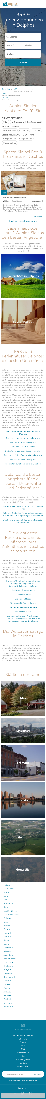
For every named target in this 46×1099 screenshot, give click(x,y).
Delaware (8, 918)
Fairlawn (7, 936)
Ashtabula (8, 992)
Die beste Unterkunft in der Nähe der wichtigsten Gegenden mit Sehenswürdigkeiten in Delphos (23, 583)
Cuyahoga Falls (10, 911)
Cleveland (8, 1003)
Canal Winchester (12, 914)
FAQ (23, 1049)
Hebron (7, 885)
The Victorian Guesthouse (14, 197)
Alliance (7, 951)
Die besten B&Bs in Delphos (23, 442)
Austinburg (8, 955)
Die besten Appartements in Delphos (23, 438)
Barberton (8, 1006)
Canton (7, 929)
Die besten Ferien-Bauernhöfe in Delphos (23, 455)
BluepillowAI (23, 1066)
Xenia (6, 900)
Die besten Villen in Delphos (23, 459)
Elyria (6, 922)
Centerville (8, 947)
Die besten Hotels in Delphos (23, 446)
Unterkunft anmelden (23, 1035)
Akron (6, 896)
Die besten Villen (23, 611)
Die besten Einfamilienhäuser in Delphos (23, 451)
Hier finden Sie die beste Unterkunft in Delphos (23, 432)
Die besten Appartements (23, 590)
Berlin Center (9, 958)
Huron (6, 892)
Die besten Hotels (23, 599)
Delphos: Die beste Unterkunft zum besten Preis (23, 507)
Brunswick (8, 903)
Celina (6, 944)
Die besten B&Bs (23, 594)
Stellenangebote (23, 1059)
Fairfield (7, 933)
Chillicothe (8, 962)
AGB (23, 1045)
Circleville (8, 999)
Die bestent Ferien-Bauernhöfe (23, 607)
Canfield (7, 984)
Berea (6, 940)
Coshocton (9, 966)
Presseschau (23, 1052)
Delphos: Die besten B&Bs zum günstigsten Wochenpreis (23, 521)
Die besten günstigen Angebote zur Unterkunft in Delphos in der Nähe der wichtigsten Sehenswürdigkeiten (23, 618)
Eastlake (7, 981)
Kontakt (23, 1063)
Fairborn (7, 988)
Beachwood (9, 977)
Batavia (7, 907)
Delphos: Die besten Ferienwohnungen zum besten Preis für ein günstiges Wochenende (23, 514)
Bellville (7, 925)
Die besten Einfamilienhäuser (23, 603)
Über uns (23, 1039)
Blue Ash (7, 995)
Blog (23, 1056)
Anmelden (37, 1074)
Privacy (23, 1042)
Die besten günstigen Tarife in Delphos (23, 464)
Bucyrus (7, 969)
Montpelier (8, 888)
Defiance (8, 973)
